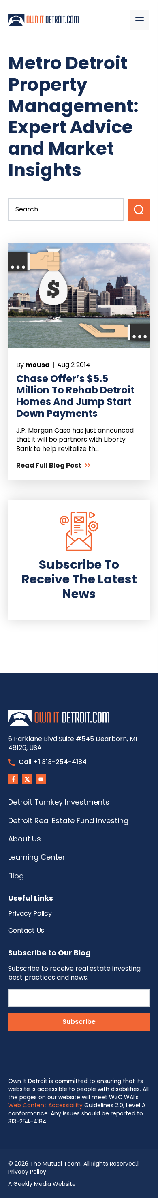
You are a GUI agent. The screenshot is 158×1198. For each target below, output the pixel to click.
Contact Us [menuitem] (26, 930)
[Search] (139, 210)
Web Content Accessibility (45, 1105)
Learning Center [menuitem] (36, 857)
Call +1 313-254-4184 (53, 762)
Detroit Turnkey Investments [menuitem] (58, 802)
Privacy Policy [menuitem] (30, 913)
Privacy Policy (27, 1172)
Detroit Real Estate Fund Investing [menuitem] (68, 821)
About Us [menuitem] (24, 839)
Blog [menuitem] (16, 876)
